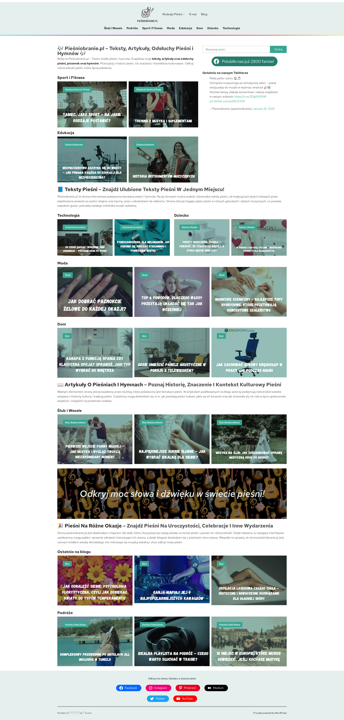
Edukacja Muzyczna (74, 144)
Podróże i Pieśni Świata (75, 624)
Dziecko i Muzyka (189, 227)
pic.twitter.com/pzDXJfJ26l (227, 101)
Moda (67, 275)
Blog (67, 563)
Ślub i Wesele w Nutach (75, 422)
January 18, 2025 (264, 109)
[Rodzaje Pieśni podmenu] (184, 14)
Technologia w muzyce (75, 227)
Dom (67, 336)
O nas (193, 14)
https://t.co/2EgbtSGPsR (250, 96)
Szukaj (278, 49)
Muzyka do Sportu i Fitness (77, 89)
